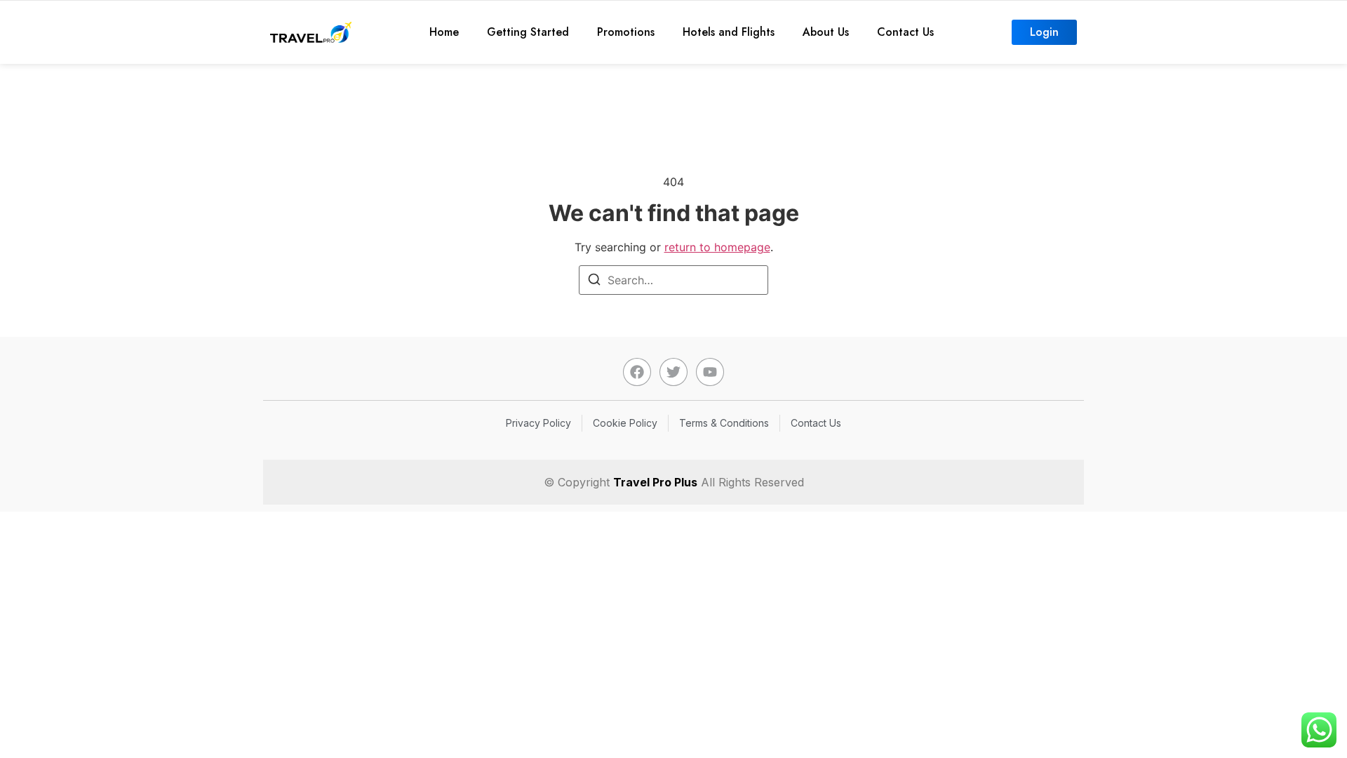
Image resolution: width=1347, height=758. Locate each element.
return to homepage (717, 247)
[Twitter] (673, 372)
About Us (826, 32)
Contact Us (905, 32)
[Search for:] (673, 280)
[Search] (594, 281)
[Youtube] (710, 372)
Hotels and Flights (729, 32)
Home (444, 32)
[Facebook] (637, 372)
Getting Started (528, 32)
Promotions (626, 32)
